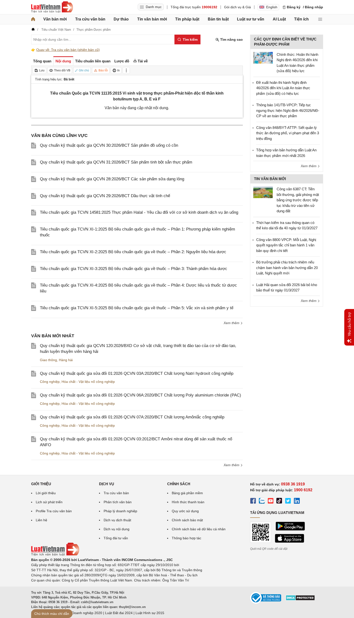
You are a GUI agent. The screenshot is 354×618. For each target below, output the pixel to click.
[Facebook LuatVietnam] (253, 501)
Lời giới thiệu (46, 493)
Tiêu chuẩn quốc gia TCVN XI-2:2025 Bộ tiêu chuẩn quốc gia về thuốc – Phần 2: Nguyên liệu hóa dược (133, 252)
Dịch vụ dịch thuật (117, 520)
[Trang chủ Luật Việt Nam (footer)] (55, 555)
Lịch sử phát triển (49, 502)
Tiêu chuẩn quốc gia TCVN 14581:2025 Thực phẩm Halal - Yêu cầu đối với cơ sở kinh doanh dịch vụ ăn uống (139, 212)
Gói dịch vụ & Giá (237, 7)
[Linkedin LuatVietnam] (297, 501)
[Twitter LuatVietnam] (288, 501)
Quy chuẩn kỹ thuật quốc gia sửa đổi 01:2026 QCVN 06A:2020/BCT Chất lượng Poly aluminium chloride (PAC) (140, 395)
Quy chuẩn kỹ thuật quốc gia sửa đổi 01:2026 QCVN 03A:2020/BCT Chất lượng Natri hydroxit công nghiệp (136, 373)
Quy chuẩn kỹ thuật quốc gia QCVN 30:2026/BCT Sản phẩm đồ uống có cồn (109, 145)
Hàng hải (66, 360)
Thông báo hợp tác (186, 538)
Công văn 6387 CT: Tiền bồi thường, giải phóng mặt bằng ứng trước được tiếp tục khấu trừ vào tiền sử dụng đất (298, 200)
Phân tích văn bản (118, 502)
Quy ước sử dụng (185, 511)
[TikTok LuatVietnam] (279, 501)
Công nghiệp (50, 382)
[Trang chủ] (33, 19)
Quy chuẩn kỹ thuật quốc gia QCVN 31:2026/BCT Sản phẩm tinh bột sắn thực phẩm (116, 162)
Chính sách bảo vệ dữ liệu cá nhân (199, 529)
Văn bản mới (55, 19)
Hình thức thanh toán (188, 502)
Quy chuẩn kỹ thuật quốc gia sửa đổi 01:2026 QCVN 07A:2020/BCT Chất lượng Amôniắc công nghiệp (132, 417)
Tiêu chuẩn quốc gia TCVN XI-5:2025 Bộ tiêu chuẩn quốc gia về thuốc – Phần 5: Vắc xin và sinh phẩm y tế (136, 308)
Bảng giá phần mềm (187, 493)
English (271, 7)
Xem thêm (232, 323)
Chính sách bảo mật (187, 520)
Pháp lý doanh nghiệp (120, 511)
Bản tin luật (218, 19)
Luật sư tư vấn (250, 19)
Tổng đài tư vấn (116, 538)
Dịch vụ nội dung (116, 529)
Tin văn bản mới (152, 19)
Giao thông (48, 360)
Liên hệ (41, 520)
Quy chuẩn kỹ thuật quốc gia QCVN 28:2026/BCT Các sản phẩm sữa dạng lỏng (112, 179)
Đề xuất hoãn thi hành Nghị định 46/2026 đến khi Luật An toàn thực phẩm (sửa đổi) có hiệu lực (283, 88)
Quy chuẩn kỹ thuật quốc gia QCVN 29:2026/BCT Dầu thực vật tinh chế (105, 195)
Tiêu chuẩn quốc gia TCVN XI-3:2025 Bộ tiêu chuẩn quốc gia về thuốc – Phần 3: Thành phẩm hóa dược (133, 268)
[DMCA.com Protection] (300, 599)
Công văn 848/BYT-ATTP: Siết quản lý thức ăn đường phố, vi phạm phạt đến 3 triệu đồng (287, 133)
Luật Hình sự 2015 (150, 613)
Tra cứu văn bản (90, 19)
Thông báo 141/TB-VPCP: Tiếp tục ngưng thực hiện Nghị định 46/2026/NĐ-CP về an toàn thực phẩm (287, 110)
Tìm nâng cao (231, 39)
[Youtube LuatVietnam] (270, 501)
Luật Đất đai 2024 (119, 613)
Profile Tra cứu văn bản (54, 511)
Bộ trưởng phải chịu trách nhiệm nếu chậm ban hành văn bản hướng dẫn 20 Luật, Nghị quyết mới (287, 267)
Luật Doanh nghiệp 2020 (83, 613)
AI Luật (279, 19)
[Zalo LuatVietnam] (262, 501)
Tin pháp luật (187, 19)
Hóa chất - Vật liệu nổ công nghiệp (88, 382)
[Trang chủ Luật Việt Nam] (52, 7)
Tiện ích (301, 19)
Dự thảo (121, 19)
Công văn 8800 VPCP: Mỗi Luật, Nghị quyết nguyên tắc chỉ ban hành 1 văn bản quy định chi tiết (286, 245)
